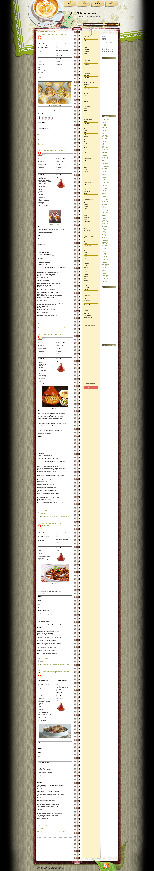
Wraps (85, 150)
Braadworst (86, 88)
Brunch (85, 241)
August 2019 (104, 169)
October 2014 (105, 243)
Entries (86, 313)
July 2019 (104, 171)
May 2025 (104, 124)
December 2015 (105, 221)
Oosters (86, 226)
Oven (85, 169)
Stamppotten (87, 283)
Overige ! (111, 3)
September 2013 (105, 264)
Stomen (84, 3)
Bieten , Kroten (87, 80)
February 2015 (105, 237)
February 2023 (105, 147)
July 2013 (104, 267)
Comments (87, 315)
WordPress (61, 867)
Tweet (38, 137)
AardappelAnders (88, 77)
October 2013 (105, 262)
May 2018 (104, 193)
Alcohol (85, 79)
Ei (84, 97)
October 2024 (105, 127)
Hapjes (85, 258)
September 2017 (105, 204)
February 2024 (105, 136)
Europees (86, 210)
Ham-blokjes (87, 106)
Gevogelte (86, 104)
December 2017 (105, 201)
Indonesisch (86, 217)
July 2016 (104, 213)
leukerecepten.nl (56, 105)
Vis (85, 145)
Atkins (85, 38)
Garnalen (86, 101)
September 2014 (105, 245)
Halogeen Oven (97, 3)
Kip (85, 112)
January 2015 (105, 239)
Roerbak (86, 173)
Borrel (85, 239)
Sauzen (86, 276)
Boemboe (86, 86)
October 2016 (105, 212)
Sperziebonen (87, 138)
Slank (85, 278)
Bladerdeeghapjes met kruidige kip (54, 34)
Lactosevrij (86, 263)
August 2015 (104, 228)
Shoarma (86, 136)
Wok (85, 176)
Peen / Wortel (87, 123)
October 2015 (105, 224)
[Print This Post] (38, 140)
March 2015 (104, 235)
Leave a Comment (43, 144)
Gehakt (85, 103)
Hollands (86, 213)
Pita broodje (86, 125)
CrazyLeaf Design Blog (60, 868)
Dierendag (86, 49)
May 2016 (104, 215)
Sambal (85, 132)
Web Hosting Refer (88, 319)
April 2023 (104, 144)
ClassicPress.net (88, 317)
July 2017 (104, 206)
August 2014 (104, 246)
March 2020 (104, 160)
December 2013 (105, 259)
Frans (85, 212)
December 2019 (105, 165)
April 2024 (104, 133)
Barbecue (86, 187)
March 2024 (104, 135)
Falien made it (87, 298)
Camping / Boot (87, 245)
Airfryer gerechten (88, 186)
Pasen (85, 62)
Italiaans (86, 219)
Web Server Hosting (88, 321)
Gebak (85, 252)
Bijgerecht (86, 237)
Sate (85, 134)
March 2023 (104, 146)
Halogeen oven (87, 189)
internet (56, 408)
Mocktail (86, 267)
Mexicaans (86, 224)
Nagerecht (86, 269)
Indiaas (85, 215)
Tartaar (85, 141)
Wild (85, 149)
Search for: (104, 36)
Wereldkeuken (87, 230)
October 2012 (105, 281)
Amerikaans (86, 200)
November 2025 (105, 119)
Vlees (85, 147)
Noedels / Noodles (88, 119)
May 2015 (104, 232)
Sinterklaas (86, 64)
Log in (85, 311)
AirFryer (70, 3)
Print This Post (43, 140)
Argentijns (86, 202)
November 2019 (105, 166)
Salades (86, 274)
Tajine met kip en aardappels (52, 334)
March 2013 (104, 273)
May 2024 (104, 132)
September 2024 (105, 128)
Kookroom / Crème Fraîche (90, 115)
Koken (85, 167)
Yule (85, 67)
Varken (85, 143)
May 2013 (104, 270)
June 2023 (104, 141)
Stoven (85, 175)
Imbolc (85, 53)
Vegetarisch (86, 285)
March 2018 (104, 196)
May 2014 (104, 251)
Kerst (85, 55)
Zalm (85, 152)
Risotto (85, 130)
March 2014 (104, 254)
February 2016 (105, 218)
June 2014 (104, 250)
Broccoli (86, 90)
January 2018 (105, 199)
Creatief (86, 296)
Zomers (86, 289)
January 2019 (105, 180)
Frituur (85, 163)
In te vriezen (87, 300)
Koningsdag (86, 56)
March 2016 (104, 217)
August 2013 (104, 265)
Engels (85, 208)
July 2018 (104, 190)
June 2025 (104, 122)
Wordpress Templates (41, 868)
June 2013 (104, 268)
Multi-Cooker (87, 191)
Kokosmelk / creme (88, 114)
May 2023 (104, 143)
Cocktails (86, 247)
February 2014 (105, 256)
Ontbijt (85, 271)
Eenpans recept (87, 250)
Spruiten (86, 139)
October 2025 (105, 121)
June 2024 (104, 130)
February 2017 (105, 209)
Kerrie (85, 110)
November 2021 (105, 158)
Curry (85, 95)
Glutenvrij (86, 256)
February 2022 (105, 154)
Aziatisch (86, 204)
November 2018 (105, 184)
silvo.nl (56, 583)
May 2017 (104, 207)
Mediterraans (87, 223)
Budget (85, 243)
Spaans (86, 228)
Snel (85, 282)
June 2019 (104, 173)
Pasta (85, 121)
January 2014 (105, 257)
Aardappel (86, 75)
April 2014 (104, 253)
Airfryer (85, 160)
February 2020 (105, 162)
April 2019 (104, 176)
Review (85, 302)
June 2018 (104, 191)
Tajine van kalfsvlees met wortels (54, 150)
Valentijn (86, 66)
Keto (85, 40)
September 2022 (105, 150)
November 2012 (105, 279)
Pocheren (86, 171)
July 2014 (104, 248)
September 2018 (105, 187)
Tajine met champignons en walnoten (55, 672)
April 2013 (104, 272)
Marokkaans (87, 221)
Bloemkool (86, 84)
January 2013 (105, 276)
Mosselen (86, 117)
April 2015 (104, 234)
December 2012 (105, 278)
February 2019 (105, 179)
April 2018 (104, 195)
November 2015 (105, 223)
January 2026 (105, 117)
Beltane (85, 47)
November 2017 (105, 202)
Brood (85, 92)
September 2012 (105, 283)
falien (43, 39)
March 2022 (104, 152)
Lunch (85, 265)
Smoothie (86, 280)
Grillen (85, 165)
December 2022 (105, 149)
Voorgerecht (86, 287)
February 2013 (105, 275)
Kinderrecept (87, 261)
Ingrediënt (86, 108)
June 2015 (104, 231)
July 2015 (104, 229)
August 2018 (104, 188)
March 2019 (104, 177)
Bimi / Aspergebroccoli (89, 82)
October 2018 (105, 185)
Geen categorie (46, 142)
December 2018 (105, 182)
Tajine (85, 193)
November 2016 (105, 210)
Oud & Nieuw (87, 60)
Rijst (85, 128)
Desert (85, 248)
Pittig (85, 272)
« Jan (105, 54)
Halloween (86, 51)
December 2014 (105, 240)
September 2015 (105, 226)
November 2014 (105, 242)
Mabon (85, 58)
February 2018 (105, 198)
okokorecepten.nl (56, 224)
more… (39, 134)
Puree (85, 126)
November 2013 (105, 261)
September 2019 (105, 168)
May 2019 (104, 174)
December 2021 (105, 157)
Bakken (86, 162)
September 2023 (105, 138)
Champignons (87, 93)
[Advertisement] (91, 353)
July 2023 (104, 139)
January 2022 (105, 155)
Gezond (86, 254)
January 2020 (105, 163)
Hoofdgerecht (46, 326)
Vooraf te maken (87, 304)
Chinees (86, 206)
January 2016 (105, 220)
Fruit (85, 99)
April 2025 (104, 125)
